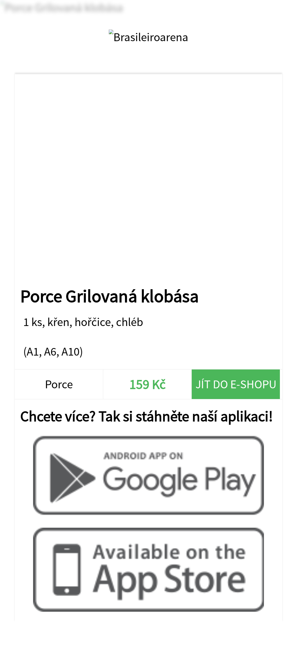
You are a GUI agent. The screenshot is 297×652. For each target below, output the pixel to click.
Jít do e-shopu (235, 384)
